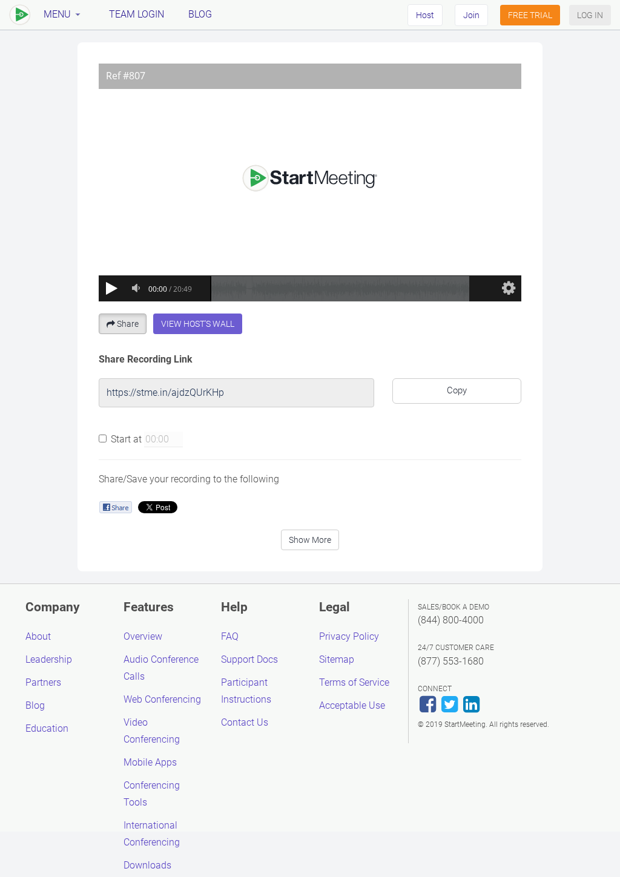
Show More (310, 540)
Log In (590, 15)
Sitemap (336, 659)
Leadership (48, 659)
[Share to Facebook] (115, 507)
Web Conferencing (162, 699)
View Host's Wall (197, 324)
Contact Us (244, 722)
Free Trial (530, 15)
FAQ (230, 636)
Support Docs (249, 659)
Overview (143, 636)
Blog (200, 14)
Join (471, 15)
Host (425, 15)
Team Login (136, 14)
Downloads (147, 865)
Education (46, 728)
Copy (457, 390)
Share (128, 324)
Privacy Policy (349, 636)
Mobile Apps (150, 762)
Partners (43, 682)
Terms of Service (354, 682)
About (38, 636)
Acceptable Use (352, 705)
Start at (126, 439)
